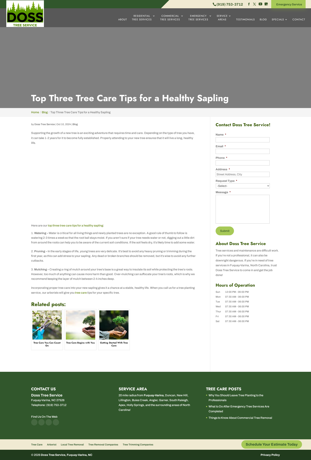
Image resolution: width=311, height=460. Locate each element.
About (122, 19)
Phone (221, 157)
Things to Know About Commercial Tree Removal (240, 417)
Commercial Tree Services (170, 17)
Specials (278, 19)
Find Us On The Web (44, 416)
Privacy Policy (270, 454)
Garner (163, 400)
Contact (298, 19)
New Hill (182, 395)
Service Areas (222, 17)
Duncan (170, 395)
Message (223, 192)
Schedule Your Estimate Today (272, 444)
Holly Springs (135, 405)
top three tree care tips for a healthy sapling (75, 225)
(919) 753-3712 (230, 4)
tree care (81, 292)
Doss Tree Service (44, 124)
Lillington (124, 400)
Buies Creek (140, 400)
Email (221, 146)
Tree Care (36, 444)
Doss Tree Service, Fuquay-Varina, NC (66, 454)
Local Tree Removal (72, 444)
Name (221, 134)
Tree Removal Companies (103, 444)
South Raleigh (178, 400)
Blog (263, 19)
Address (223, 169)
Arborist (51, 444)
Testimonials (245, 19)
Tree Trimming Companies (138, 444)
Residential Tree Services (142, 17)
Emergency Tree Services (198, 17)
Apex (122, 405)
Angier (153, 400)
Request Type (226, 180)
